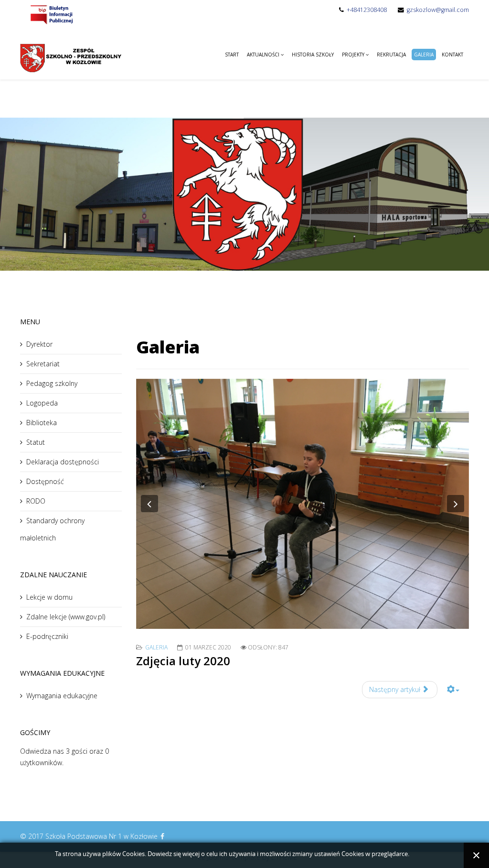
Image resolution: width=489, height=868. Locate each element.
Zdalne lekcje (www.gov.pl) (65, 616)
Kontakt (452, 54)
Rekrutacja (391, 54)
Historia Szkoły (313, 54)
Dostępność (45, 481)
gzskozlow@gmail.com (438, 10)
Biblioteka (41, 422)
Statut (35, 442)
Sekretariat (43, 363)
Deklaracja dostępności (62, 461)
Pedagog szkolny (51, 383)
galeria (156, 647)
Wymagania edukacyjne (61, 695)
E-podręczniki (47, 636)
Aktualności (263, 54)
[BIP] (51, 14)
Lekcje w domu (49, 597)
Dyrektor (39, 344)
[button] (149, 503)
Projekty (353, 54)
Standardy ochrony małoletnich (52, 529)
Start (232, 54)
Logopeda (42, 402)
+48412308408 (367, 10)
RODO (35, 500)
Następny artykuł (395, 689)
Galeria (424, 54)
